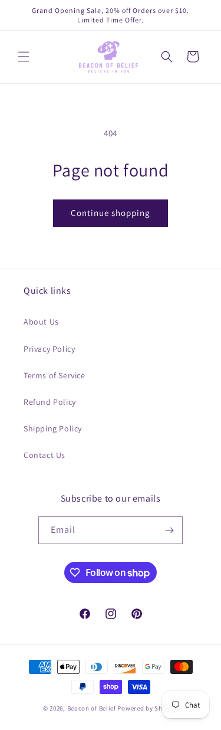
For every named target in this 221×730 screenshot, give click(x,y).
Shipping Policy (53, 428)
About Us (41, 321)
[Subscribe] (169, 530)
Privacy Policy (49, 348)
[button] (24, 57)
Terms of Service (54, 375)
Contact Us (44, 455)
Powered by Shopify (147, 708)
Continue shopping (110, 212)
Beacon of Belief (91, 708)
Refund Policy (50, 402)
